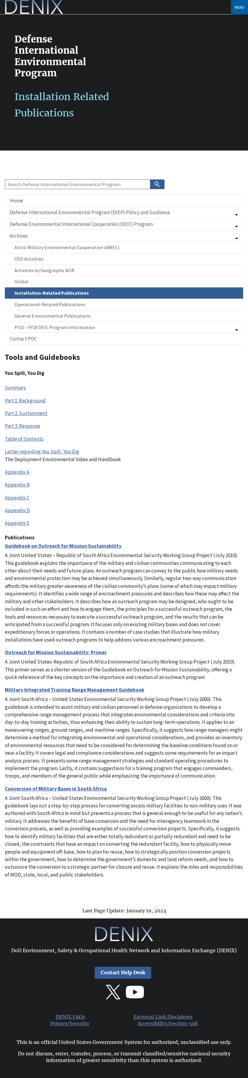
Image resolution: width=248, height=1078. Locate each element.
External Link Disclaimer (163, 1017)
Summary (15, 387)
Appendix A (17, 472)
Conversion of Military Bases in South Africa (56, 788)
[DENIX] (34, 12)
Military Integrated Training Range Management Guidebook (74, 689)
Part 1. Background (25, 400)
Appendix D (17, 510)
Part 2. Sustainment (26, 413)
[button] (124, 212)
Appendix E (17, 523)
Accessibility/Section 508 (168, 1023)
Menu (239, 7)
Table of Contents (24, 439)
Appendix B (17, 484)
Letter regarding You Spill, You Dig (42, 451)
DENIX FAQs (70, 1017)
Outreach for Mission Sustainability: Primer (56, 652)
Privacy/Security (69, 1023)
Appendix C (17, 497)
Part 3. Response (22, 426)
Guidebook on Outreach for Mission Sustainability (63, 546)
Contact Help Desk (123, 972)
